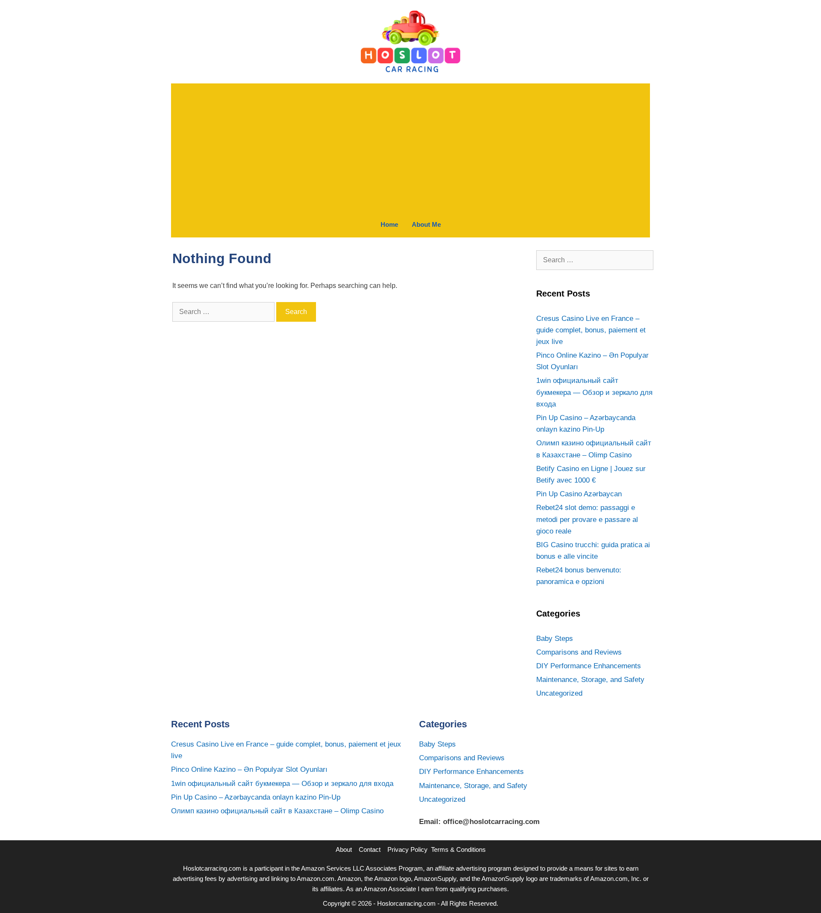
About (344, 849)
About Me (426, 224)
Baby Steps (554, 638)
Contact (370, 849)
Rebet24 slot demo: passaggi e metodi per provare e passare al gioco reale (587, 519)
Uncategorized (559, 693)
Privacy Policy (407, 849)
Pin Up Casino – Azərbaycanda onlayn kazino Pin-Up (255, 797)
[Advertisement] (410, 148)
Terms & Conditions (458, 849)
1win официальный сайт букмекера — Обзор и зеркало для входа (594, 392)
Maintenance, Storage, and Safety (590, 680)
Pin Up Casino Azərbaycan (579, 494)
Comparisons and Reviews (579, 652)
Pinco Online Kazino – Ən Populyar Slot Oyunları (249, 769)
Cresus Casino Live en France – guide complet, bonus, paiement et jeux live (591, 330)
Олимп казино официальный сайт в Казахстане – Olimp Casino (277, 811)
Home (389, 224)
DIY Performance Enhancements (588, 666)
